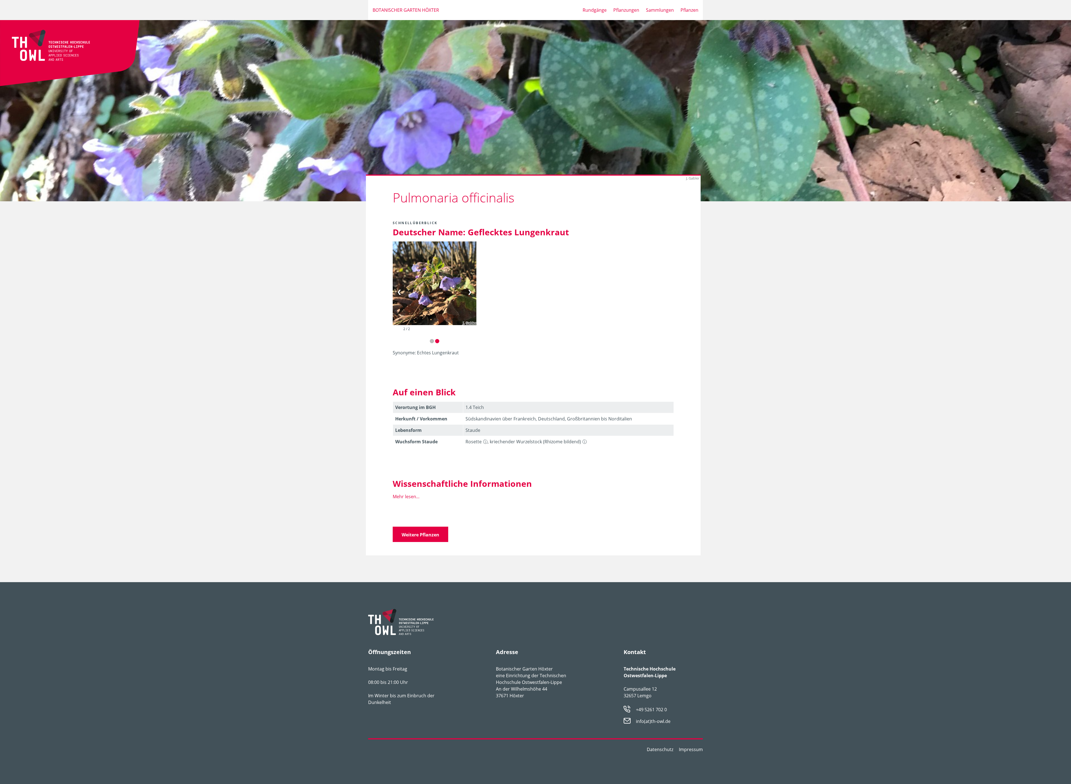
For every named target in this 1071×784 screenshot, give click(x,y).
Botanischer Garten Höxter (406, 10)
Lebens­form (408, 430)
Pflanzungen (626, 10)
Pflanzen (689, 10)
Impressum (691, 749)
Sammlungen (660, 10)
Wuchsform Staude (416, 442)
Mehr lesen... (406, 496)
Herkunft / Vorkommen (421, 419)
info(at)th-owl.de (653, 721)
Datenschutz (660, 749)
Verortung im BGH (415, 407)
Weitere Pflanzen (420, 535)
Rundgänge (595, 10)
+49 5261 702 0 (651, 709)
